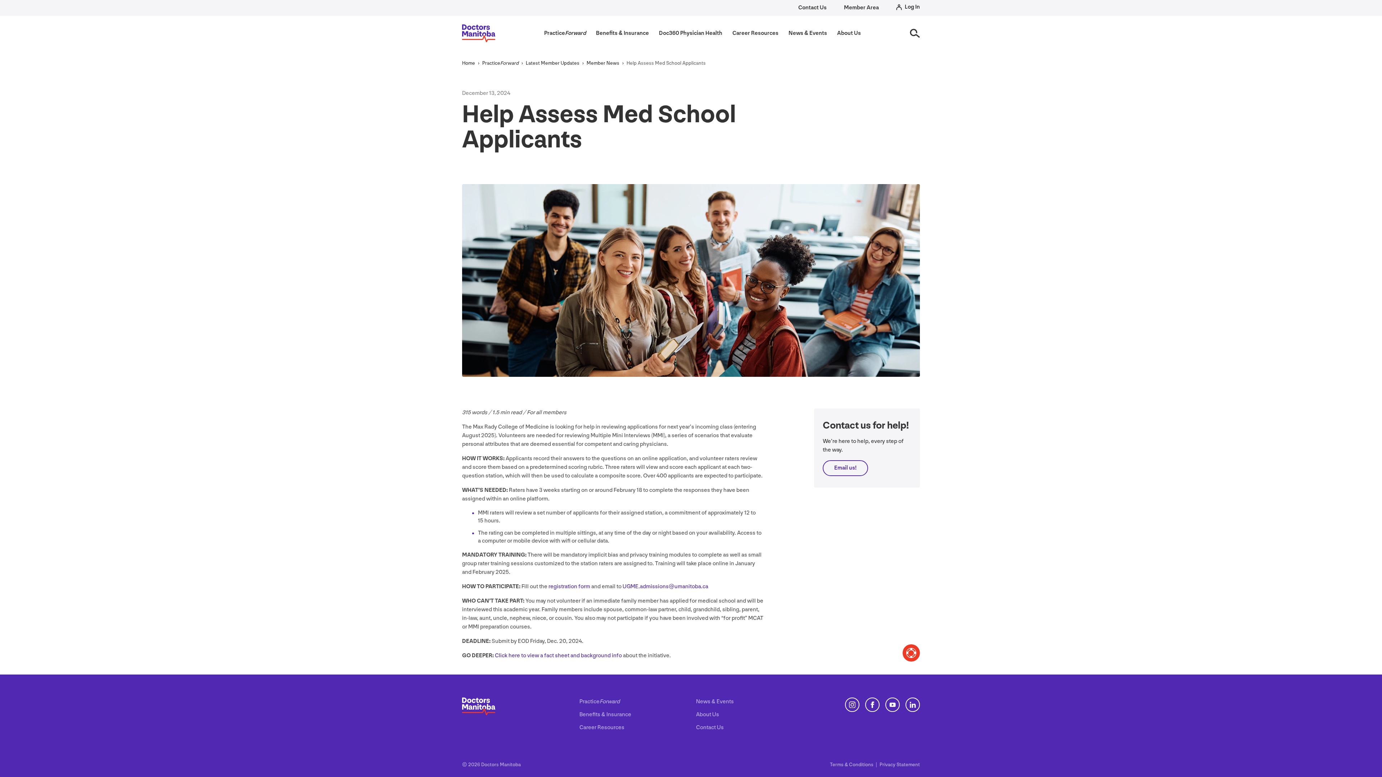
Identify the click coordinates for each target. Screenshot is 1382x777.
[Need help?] (911, 653)
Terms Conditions (852, 765)
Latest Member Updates (552, 63)
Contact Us (812, 7)
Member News (603, 63)
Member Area (861, 7)
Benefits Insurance (605, 714)
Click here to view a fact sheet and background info (558, 655)
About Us (707, 714)
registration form (569, 586)
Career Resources (601, 727)
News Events (715, 701)
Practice (500, 63)
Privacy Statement (900, 765)
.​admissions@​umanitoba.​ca (665, 586)
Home (468, 63)
